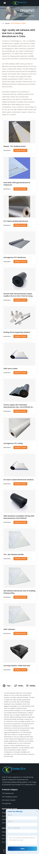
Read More (7, 150)
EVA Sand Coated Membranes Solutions (19, 479)
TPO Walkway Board (9, 797)
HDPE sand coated (10, 368)
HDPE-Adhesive (9, 629)
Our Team (6, 838)
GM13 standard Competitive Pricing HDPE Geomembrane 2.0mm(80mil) (19, 517)
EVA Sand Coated (8, 800)
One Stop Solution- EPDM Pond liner (17, 665)
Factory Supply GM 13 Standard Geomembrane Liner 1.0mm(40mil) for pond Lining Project (18, 407)
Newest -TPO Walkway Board (15, 146)
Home (7, 23)
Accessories (6, 803)
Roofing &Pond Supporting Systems (17, 332)
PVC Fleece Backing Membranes (16, 221)
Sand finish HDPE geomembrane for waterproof (17, 183)
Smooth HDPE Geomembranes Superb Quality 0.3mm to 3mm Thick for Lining (18, 295)
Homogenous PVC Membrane (15, 257)
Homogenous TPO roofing (13, 443)
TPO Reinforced (8, 793)
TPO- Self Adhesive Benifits (14, 554)
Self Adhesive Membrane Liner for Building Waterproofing (19, 592)
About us (5, 832)
